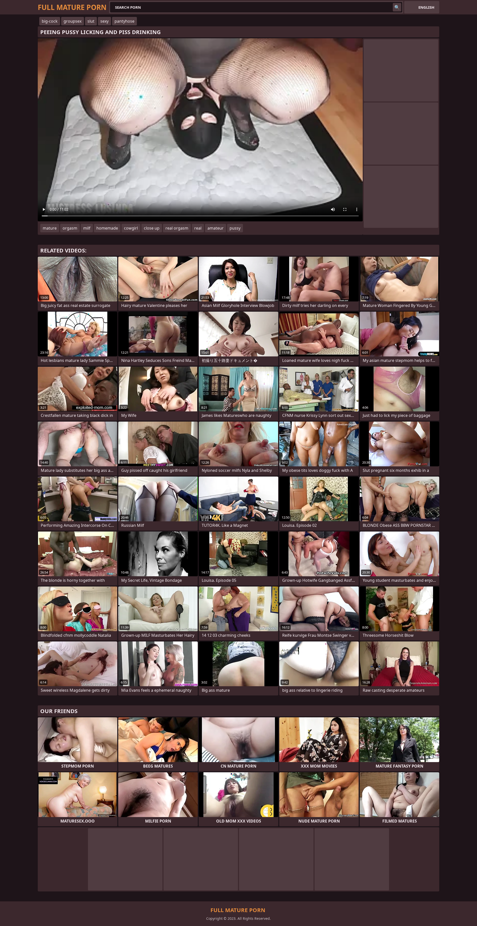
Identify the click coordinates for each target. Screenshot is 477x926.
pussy (235, 228)
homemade (107, 228)
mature (50, 228)
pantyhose (124, 21)
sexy (104, 21)
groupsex (72, 21)
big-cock (50, 21)
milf (86, 228)
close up (151, 228)
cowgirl (131, 228)
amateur (215, 228)
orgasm (70, 228)
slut (90, 21)
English (426, 7)
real (197, 228)
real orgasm (176, 228)
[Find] (397, 7)
